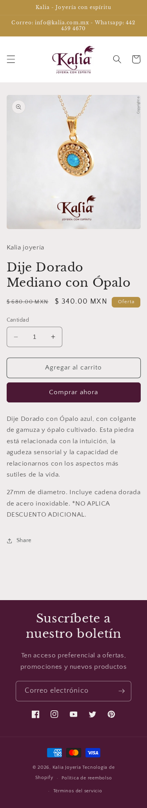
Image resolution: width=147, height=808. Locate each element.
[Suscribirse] (121, 691)
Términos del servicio (77, 790)
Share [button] (24, 540)
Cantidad (18, 320)
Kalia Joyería (67, 767)
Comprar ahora (73, 392)
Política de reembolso (87, 778)
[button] (10, 59)
